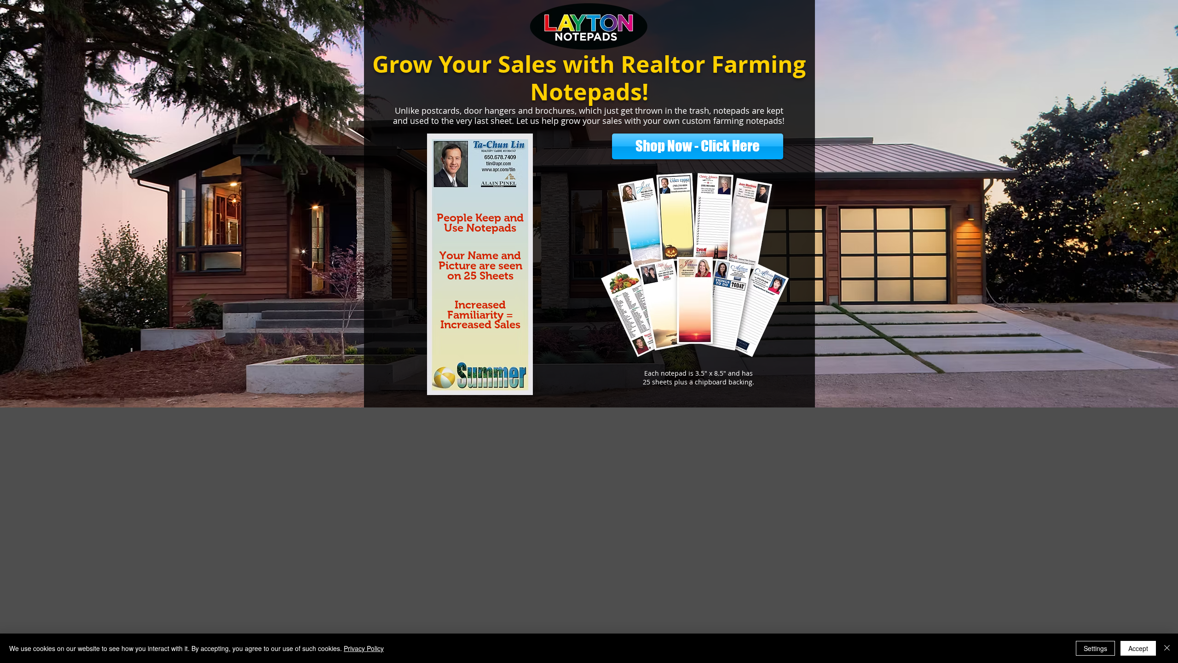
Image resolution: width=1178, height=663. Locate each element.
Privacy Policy (364, 648)
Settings (1095, 648)
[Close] (1166, 648)
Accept (1138, 648)
